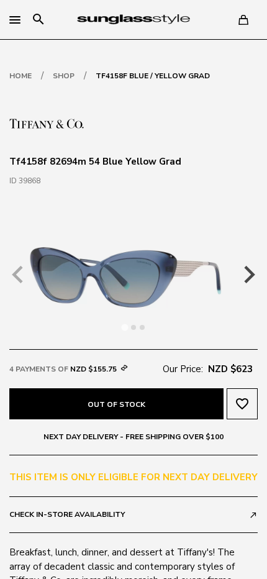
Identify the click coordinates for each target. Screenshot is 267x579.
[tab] (124, 327)
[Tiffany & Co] (46, 122)
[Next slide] (248, 274)
